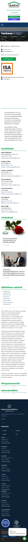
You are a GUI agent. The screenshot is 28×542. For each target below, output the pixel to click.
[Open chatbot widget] (24, 538)
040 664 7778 (8, 165)
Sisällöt (3, 419)
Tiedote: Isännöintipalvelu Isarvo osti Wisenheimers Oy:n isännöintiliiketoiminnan (14, 272)
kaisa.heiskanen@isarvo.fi (12, 158)
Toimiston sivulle (5, 443)
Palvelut (18, 430)
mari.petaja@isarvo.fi (11, 212)
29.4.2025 (6, 277)
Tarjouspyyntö (6, 304)
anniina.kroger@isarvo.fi (13, 167)
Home (5, 36)
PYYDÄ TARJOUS (8, 59)
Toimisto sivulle (5, 489)
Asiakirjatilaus (6, 291)
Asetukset (21, 536)
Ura (17, 434)
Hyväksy (5, 536)
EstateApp (14, 19)
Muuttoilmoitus (7, 295)
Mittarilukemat (7, 293)
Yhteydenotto (6, 298)
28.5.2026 (6, 245)
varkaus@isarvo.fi (8, 51)
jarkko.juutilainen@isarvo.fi (13, 176)
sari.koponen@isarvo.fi (12, 203)
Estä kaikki (12, 536)
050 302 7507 (7, 49)
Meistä (4, 434)
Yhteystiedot (14, 36)
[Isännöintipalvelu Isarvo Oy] (14, 4)
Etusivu (5, 430)
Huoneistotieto (14, 16)
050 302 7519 (8, 201)
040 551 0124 (8, 156)
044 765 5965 (8, 192)
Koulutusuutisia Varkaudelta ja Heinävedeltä (10, 240)
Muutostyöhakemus (8, 302)
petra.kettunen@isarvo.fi (12, 185)
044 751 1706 (8, 174)
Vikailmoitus (6, 296)
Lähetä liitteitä (7, 300)
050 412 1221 (8, 183)
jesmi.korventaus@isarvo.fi (13, 194)
